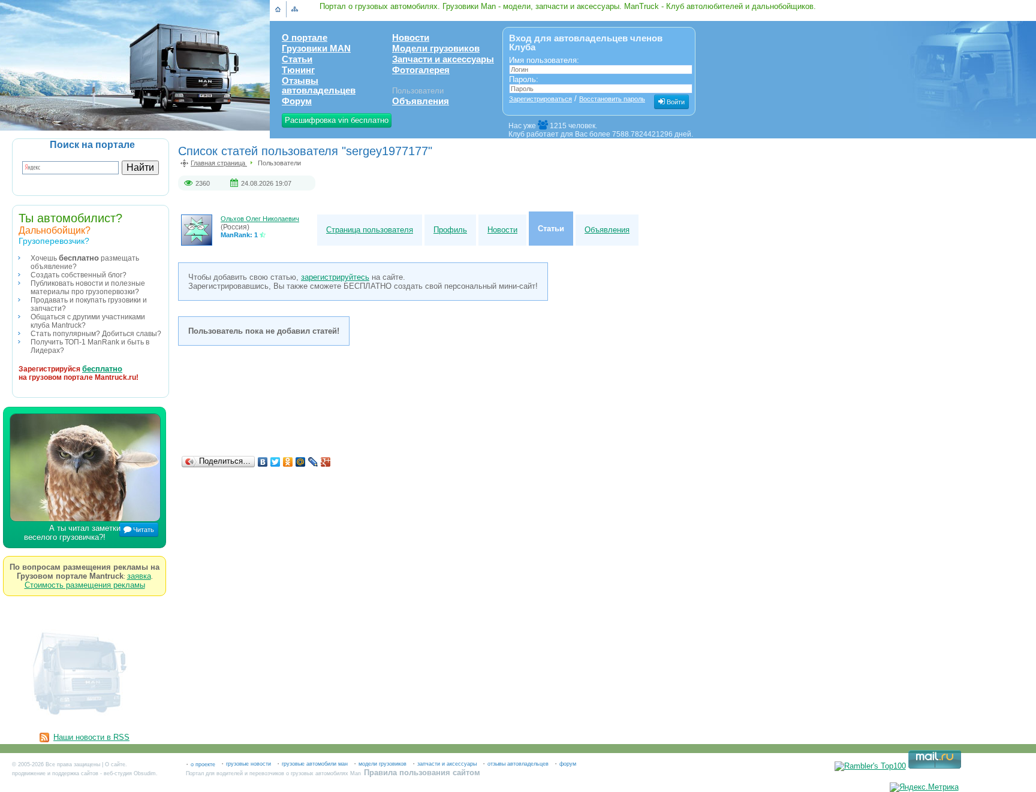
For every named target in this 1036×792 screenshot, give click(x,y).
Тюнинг (298, 70)
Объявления (420, 101)
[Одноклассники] (288, 462)
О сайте (115, 764)
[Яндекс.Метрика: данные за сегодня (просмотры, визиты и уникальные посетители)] (924, 787)
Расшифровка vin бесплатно (337, 120)
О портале (304, 38)
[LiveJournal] (313, 462)
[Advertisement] (472, 418)
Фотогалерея (421, 70)
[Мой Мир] (300, 462)
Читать (142, 529)
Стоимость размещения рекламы (85, 585)
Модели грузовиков (436, 48)
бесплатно (102, 368)
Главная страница (219, 163)
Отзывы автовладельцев (319, 85)
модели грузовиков (382, 764)
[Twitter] (275, 462)
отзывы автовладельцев (518, 764)
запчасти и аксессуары (447, 764)
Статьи (297, 59)
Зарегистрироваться (540, 98)
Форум (297, 101)
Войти (675, 101)
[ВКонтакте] (263, 462)
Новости (410, 38)
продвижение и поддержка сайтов (55, 773)
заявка (139, 576)
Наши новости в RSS (91, 737)
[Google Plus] (326, 462)
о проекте (203, 764)
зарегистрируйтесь (335, 277)
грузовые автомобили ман (315, 764)
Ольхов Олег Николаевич (260, 218)
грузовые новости (248, 764)
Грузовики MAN (316, 48)
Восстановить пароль (612, 98)
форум (567, 764)
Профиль (450, 229)
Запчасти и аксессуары (443, 59)
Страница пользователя (369, 229)
